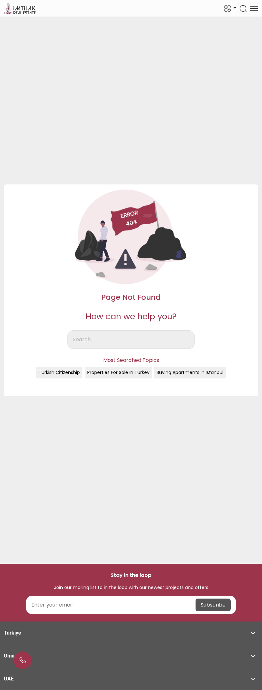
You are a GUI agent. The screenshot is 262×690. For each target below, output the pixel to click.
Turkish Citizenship (59, 372)
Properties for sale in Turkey (118, 372)
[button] (131, 633)
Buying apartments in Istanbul (190, 372)
